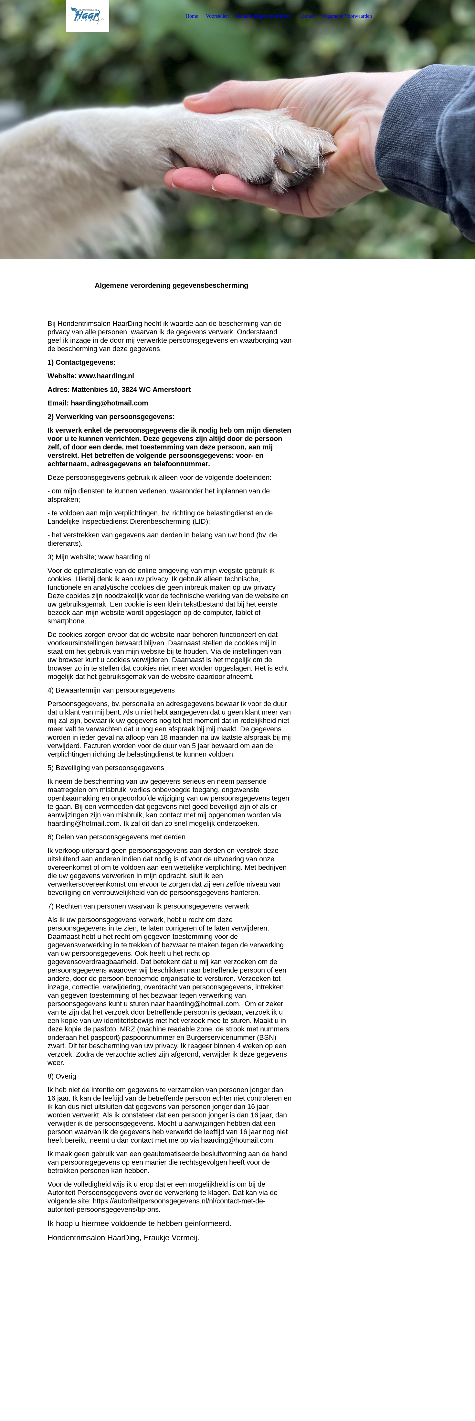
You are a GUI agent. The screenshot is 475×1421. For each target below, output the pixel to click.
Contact (306, 16)
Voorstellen (217, 16)
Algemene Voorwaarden (347, 16)
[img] (88, 16)
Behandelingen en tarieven (264, 16)
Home (191, 16)
